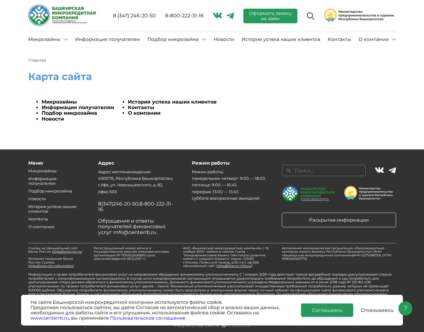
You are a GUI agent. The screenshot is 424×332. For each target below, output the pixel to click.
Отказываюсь (377, 309)
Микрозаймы (59, 102)
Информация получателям (107, 39)
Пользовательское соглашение (147, 318)
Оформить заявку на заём (270, 15)
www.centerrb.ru (49, 318)
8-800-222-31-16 (184, 16)
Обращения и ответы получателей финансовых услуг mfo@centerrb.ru (131, 226)
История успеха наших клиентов (280, 39)
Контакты (339, 39)
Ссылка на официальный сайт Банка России (55, 250)
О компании (144, 113)
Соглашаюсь (327, 310)
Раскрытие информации (339, 220)
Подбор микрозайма (69, 113)
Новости (224, 39)
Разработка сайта (196, 325)
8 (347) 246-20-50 (134, 16)
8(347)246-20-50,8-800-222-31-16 (135, 206)
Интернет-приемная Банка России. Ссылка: (51, 262)
